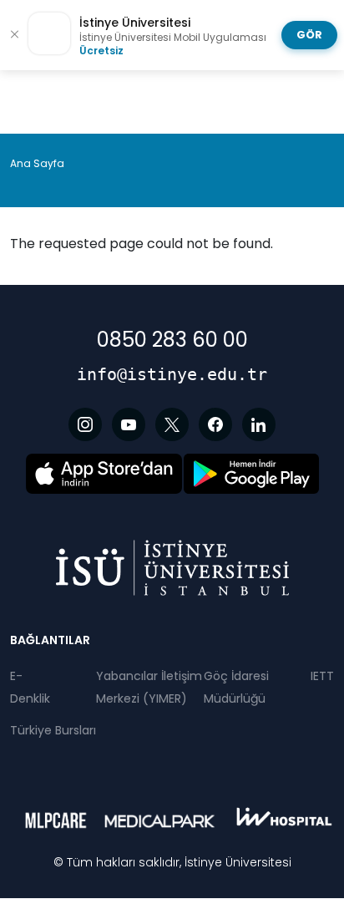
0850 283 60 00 (172, 339)
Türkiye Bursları (53, 730)
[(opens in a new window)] (85, 424)
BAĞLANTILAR (50, 640)
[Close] (14, 35)
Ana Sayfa (37, 163)
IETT (322, 676)
